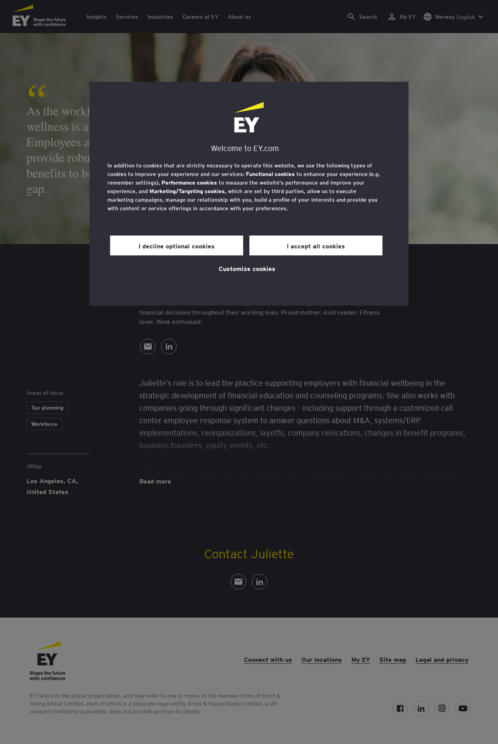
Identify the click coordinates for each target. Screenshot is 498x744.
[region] (249, 194)
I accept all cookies (316, 245)
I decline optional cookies (177, 245)
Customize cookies (247, 268)
